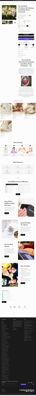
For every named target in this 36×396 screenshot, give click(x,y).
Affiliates (3, 331)
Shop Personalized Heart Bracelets (27, 333)
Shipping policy (24, 393)
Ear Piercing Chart (4, 357)
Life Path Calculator (5, 362)
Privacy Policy (4, 327)
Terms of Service (4, 326)
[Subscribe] (14, 384)
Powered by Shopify (9, 393)
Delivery (3, 323)
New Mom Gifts (4, 344)
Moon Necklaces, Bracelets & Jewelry (28, 338)
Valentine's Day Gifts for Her (6, 336)
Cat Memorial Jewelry (5, 349)
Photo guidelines (32, 33)
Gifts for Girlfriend (5, 341)
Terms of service (20, 393)
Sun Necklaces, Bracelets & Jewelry (28, 340)
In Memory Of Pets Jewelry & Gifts (28, 329)
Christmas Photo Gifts (5, 354)
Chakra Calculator (4, 376)
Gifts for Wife (4, 340)
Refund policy (13, 393)
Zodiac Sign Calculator (5, 363)
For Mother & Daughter (27, 336)
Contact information (29, 393)
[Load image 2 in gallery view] (7, 22)
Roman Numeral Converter (5, 358)
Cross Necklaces (26, 323)
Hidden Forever (5, 393)
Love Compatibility (4, 366)
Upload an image (26, 33)
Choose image (26, 34)
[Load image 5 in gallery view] (3, 22)
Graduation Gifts (4, 353)
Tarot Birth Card (4, 371)
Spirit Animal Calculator (5, 372)
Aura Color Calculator (5, 375)
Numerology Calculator (5, 367)
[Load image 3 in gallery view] (10, 22)
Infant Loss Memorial (5, 350)
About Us (3, 322)
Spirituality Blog (4, 335)
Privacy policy (16, 393)
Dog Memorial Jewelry (5, 348)
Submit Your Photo (6, 256)
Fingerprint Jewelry (27, 327)
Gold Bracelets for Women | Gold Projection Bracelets (28, 325)
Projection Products (5, 332)
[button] (31, 3)
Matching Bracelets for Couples (29, 322)
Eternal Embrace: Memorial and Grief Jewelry (28, 331)
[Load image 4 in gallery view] (14, 22)
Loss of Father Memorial (5, 345)
